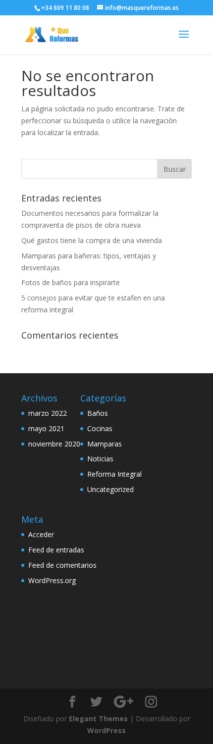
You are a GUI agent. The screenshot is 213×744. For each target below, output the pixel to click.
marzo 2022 (47, 413)
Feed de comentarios (62, 565)
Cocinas (99, 428)
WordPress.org (52, 580)
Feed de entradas (56, 549)
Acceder (41, 534)
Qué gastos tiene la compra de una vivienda (91, 240)
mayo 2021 (46, 428)
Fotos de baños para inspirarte (70, 282)
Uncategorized (110, 489)
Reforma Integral (114, 474)
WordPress (106, 730)
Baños (97, 413)
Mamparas (104, 443)
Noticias (100, 458)
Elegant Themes (98, 718)
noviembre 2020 (54, 443)
